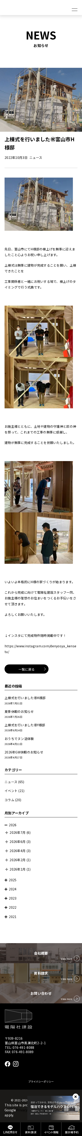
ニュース (11, 781)
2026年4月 (18, 850)
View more (66, 958)
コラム (9, 800)
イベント (11, 790)
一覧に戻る (26, 669)
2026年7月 (18, 832)
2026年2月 (18, 860)
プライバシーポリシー (41, 1081)
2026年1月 (18, 869)
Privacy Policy (27, 1110)
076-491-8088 (23, 1047)
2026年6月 (18, 841)
